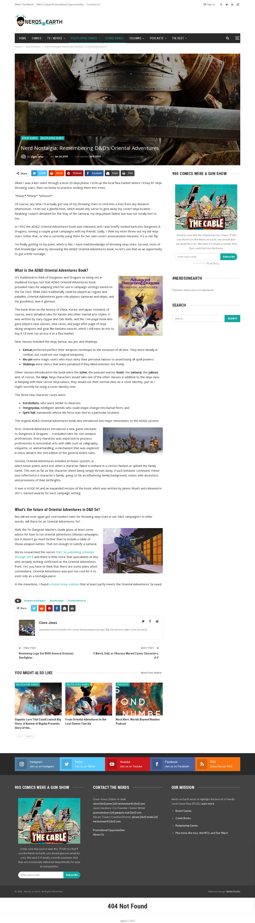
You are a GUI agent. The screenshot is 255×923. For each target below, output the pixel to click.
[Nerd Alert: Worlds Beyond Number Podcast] (139, 699)
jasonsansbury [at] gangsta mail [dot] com (117, 812)
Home (22, 38)
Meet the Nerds (24, 4)
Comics (36, 38)
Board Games (115, 38)
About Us (98, 834)
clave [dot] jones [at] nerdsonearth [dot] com (119, 803)
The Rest (178, 38)
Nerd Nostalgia (57, 601)
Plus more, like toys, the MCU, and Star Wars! (202, 832)
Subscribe (229, 256)
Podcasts (157, 38)
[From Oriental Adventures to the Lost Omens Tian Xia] (88, 699)
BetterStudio (233, 891)
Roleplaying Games (84, 38)
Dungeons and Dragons (34, 601)
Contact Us (93, 4)
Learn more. (208, 803)
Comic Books (183, 818)
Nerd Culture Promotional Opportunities (60, 4)
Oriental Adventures (77, 601)
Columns (135, 38)
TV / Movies (54, 38)
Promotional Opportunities (109, 830)
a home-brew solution (64, 584)
